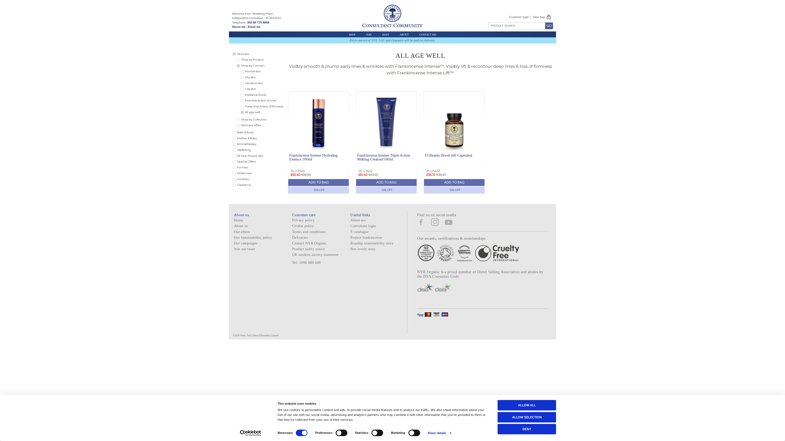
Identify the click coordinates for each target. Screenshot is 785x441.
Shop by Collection (254, 119)
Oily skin (250, 88)
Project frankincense (366, 237)
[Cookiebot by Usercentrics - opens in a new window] (250, 433)
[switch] (341, 433)
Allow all (527, 405)
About (404, 34)
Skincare (243, 54)
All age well (252, 112)
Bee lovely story (363, 249)
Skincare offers (251, 125)
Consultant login (363, 226)
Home (238, 220)
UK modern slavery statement (315, 255)
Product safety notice (308, 249)
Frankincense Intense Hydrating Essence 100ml (313, 157)
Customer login (519, 17)
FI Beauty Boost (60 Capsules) (448, 155)
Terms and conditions (308, 232)
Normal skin (253, 71)
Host (385, 34)
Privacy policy (303, 220)
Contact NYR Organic (309, 243)
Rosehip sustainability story (372, 243)
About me (239, 26)
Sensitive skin (254, 83)
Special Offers (246, 161)
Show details (437, 433)
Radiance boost (255, 94)
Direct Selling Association (499, 272)
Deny (527, 429)
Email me (254, 26)
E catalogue (359, 232)
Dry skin (250, 77)
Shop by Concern (253, 65)
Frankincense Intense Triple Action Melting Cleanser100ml (383, 157)
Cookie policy (303, 226)
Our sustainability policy (253, 237)
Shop (352, 34)
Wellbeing (244, 149)
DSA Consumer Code (441, 276)
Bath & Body (245, 132)
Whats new (244, 173)
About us (241, 226)
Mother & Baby (247, 138)
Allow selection (527, 417)
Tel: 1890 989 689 (306, 263)
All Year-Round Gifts (250, 155)
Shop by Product (252, 59)
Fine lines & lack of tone (260, 100)
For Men (242, 167)
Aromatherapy (246, 144)
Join (369, 34)
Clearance (244, 184)
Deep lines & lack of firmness (264, 106)
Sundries (243, 179)
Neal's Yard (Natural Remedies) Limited (259, 335)
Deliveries (300, 237)
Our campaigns (245, 243)
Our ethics (242, 232)
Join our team (244, 249)
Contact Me (427, 34)
